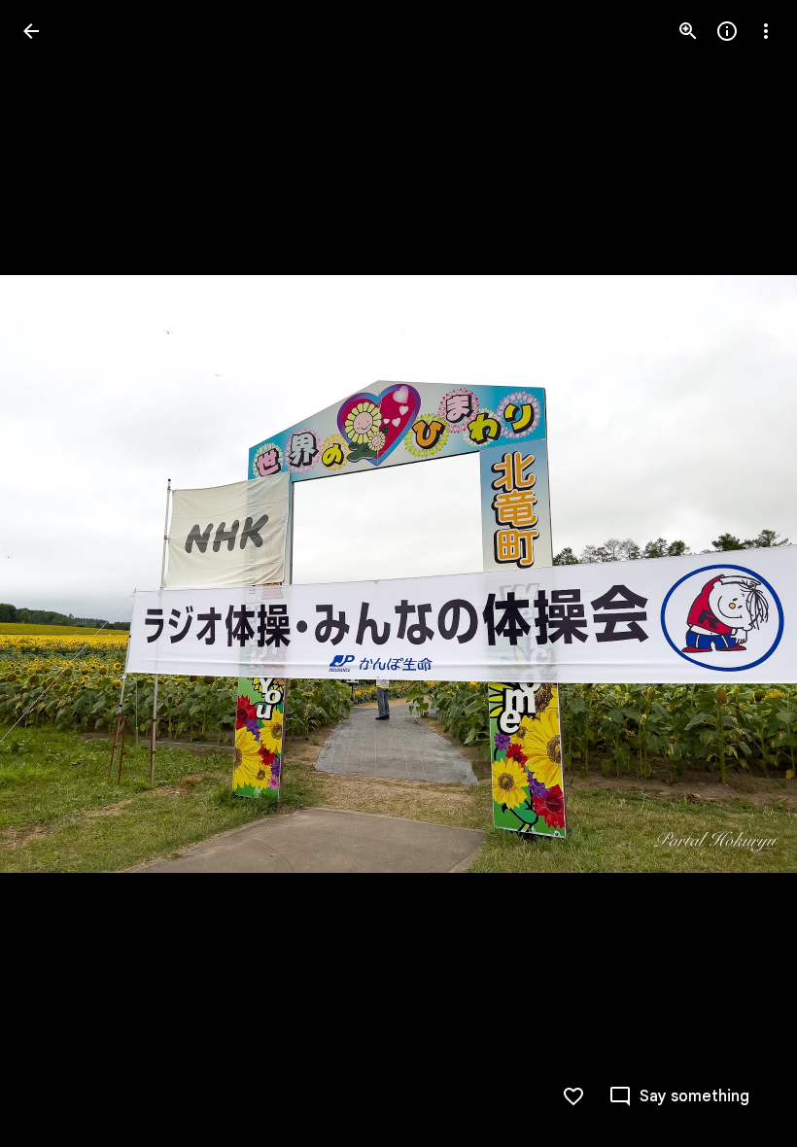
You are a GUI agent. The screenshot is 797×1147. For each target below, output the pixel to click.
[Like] (573, 1096)
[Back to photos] (31, 31)
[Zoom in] (688, 31)
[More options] (765, 31)
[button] (54, 573)
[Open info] (727, 31)
